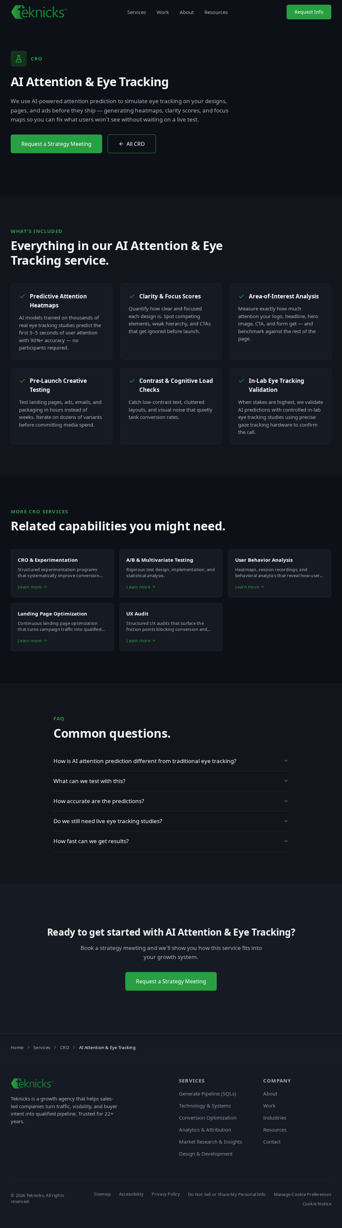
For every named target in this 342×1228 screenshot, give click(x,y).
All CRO (136, 144)
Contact (272, 1141)
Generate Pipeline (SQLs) (207, 1093)
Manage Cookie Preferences (303, 1194)
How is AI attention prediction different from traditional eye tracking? (144, 761)
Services (136, 12)
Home (17, 1047)
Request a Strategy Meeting (56, 144)
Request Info (309, 12)
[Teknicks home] (39, 12)
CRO (64, 1047)
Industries (274, 1117)
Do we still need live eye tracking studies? (107, 821)
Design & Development (205, 1153)
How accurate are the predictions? (98, 801)
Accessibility (131, 1194)
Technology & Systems (205, 1105)
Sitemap (102, 1194)
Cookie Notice (317, 1204)
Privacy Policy (166, 1194)
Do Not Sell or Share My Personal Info (227, 1194)
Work (163, 12)
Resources (216, 12)
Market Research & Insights (210, 1141)
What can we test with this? (89, 781)
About (187, 12)
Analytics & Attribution (205, 1129)
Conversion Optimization (207, 1117)
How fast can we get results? (91, 841)
